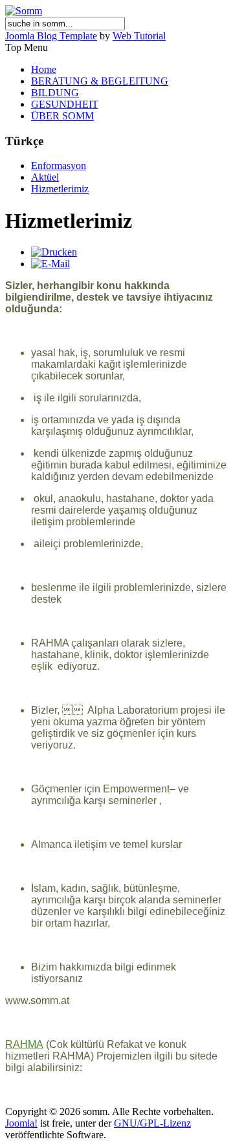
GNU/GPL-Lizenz (152, 1123)
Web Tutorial (139, 35)
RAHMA (24, 1044)
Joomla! (21, 1123)
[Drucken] (54, 251)
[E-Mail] (50, 263)
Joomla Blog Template (51, 35)
